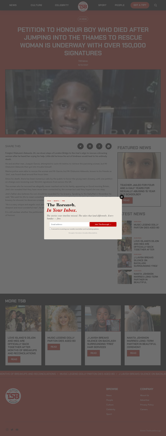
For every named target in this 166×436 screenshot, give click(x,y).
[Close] (122, 197)
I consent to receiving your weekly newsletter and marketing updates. (75, 229)
